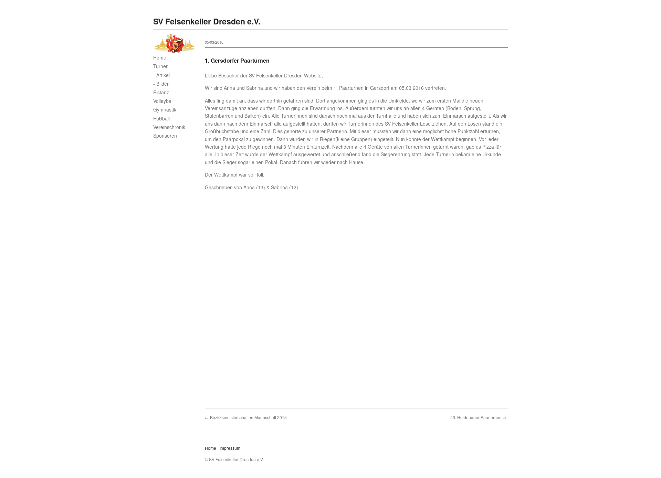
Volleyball (163, 100)
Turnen (161, 66)
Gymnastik (164, 109)
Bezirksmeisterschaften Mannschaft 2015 (248, 417)
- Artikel (161, 75)
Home (159, 57)
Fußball (161, 118)
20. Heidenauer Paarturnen (476, 417)
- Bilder (161, 83)
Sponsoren (165, 135)
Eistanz (161, 92)
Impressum (230, 448)
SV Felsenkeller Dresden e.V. (206, 21)
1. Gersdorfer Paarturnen (237, 60)
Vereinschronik (169, 127)
